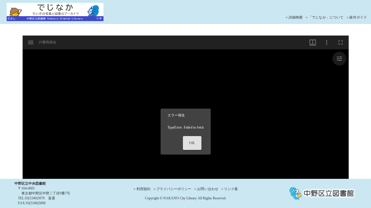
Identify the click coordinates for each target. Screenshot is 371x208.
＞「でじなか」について (324, 17)
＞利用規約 (141, 189)
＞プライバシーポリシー (172, 189)
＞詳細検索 (294, 17)
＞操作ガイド (356, 17)
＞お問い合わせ (206, 189)
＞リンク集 (229, 189)
